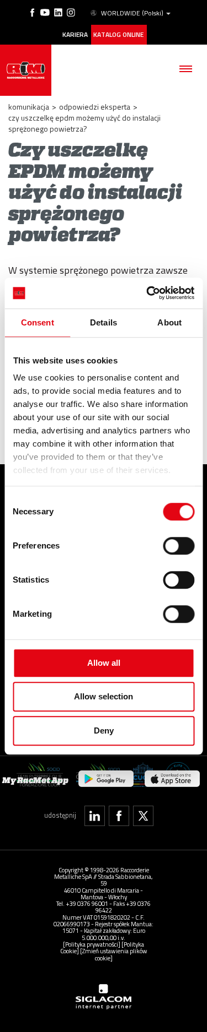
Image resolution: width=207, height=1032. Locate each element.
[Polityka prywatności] (91, 944)
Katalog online (118, 35)
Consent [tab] (37, 322)
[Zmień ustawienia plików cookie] (113, 954)
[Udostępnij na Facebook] (119, 816)
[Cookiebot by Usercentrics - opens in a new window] (147, 293)
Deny (104, 730)
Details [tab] (103, 322)
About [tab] (169, 322)
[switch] (178, 546)
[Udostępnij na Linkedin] (94, 816)
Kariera (75, 35)
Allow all (103, 662)
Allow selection (103, 696)
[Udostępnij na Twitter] (143, 816)
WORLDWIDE (132, 13)
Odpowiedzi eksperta (94, 106)
